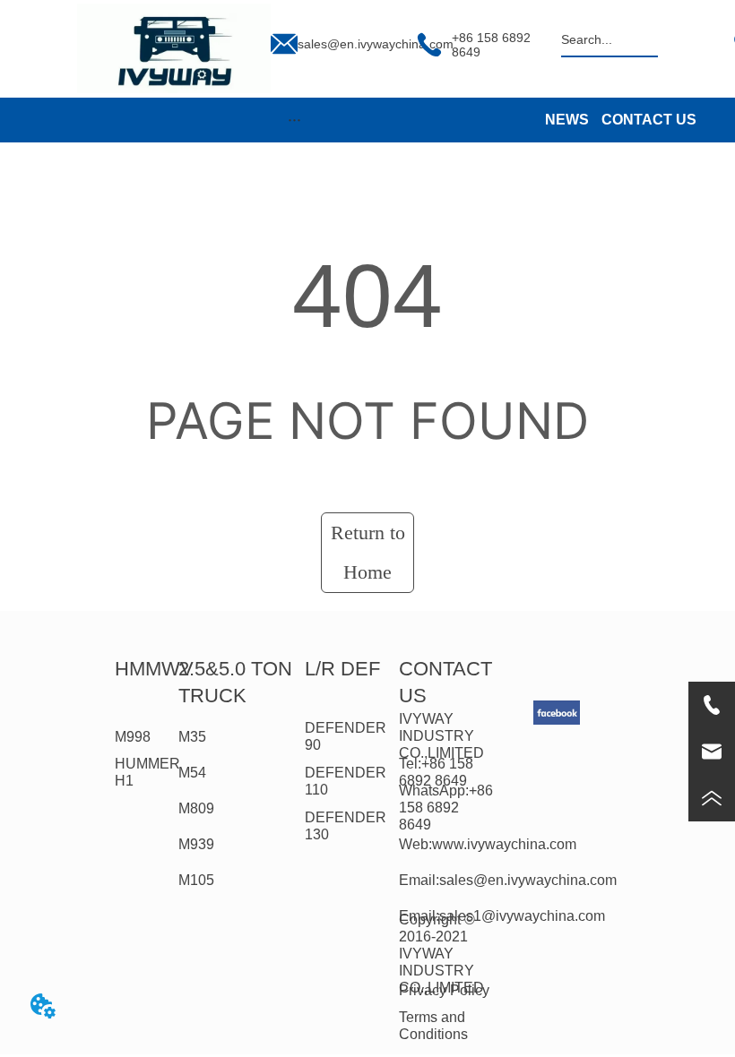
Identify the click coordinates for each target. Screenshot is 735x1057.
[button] (294, 119)
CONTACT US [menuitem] (648, 119)
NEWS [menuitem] (567, 119)
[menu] (294, 120)
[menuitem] (294, 120)
